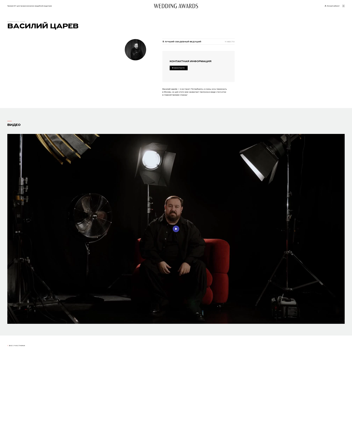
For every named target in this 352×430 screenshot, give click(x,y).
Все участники (16, 346)
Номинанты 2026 (16, 22)
